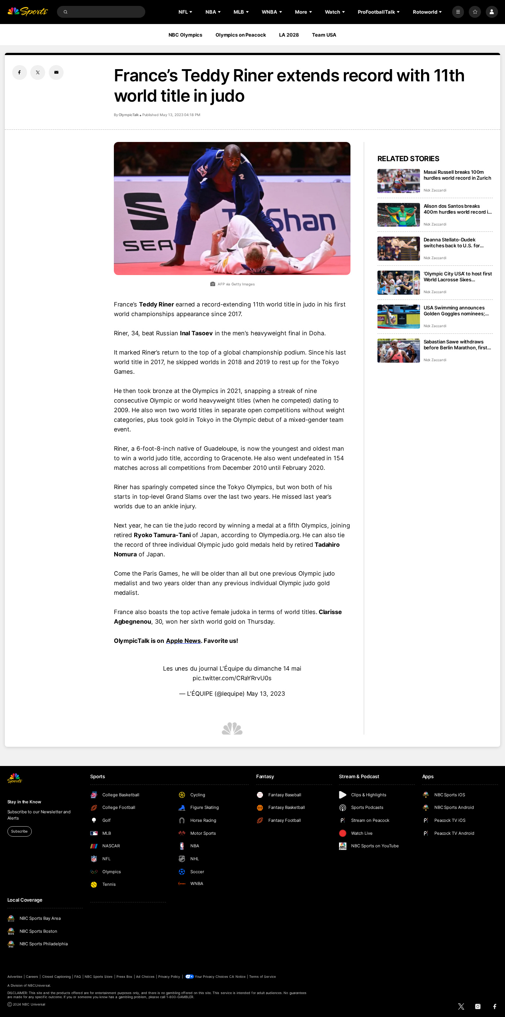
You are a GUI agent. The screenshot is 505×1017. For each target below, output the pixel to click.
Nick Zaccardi (435, 190)
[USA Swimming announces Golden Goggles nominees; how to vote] (398, 317)
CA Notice (237, 976)
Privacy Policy (169, 976)
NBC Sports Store (99, 976)
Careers (32, 976)
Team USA (324, 35)
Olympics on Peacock (241, 35)
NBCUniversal (39, 985)
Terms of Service (262, 976)
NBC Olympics (186, 35)
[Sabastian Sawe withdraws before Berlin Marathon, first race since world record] (398, 351)
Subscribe (19, 831)
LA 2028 (289, 35)
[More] (458, 12)
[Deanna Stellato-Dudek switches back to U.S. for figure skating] (398, 249)
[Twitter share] (37, 72)
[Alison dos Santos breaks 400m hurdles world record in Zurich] (398, 215)
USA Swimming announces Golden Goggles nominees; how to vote (454, 310)
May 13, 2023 (266, 693)
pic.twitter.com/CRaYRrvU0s (232, 678)
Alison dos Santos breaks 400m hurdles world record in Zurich (457, 209)
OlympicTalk (129, 115)
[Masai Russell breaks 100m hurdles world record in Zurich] (398, 181)
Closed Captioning (56, 976)
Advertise (14, 976)
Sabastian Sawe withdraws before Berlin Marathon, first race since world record (455, 344)
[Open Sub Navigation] (191, 11)
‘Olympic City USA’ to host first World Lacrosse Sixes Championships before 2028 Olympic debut (458, 276)
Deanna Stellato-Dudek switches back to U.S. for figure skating (452, 242)
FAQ (77, 976)
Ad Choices (145, 976)
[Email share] (56, 72)
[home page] (27, 12)
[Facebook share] (19, 72)
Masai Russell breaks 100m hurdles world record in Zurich (457, 175)
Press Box (124, 976)
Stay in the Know (24, 801)
